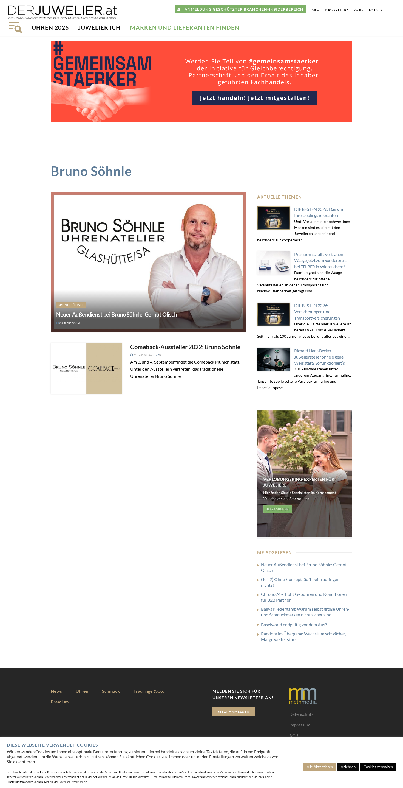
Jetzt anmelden (233, 711)
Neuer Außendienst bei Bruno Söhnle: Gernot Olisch (116, 314)
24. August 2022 (143, 354)
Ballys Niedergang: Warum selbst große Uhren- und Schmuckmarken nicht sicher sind (305, 611)
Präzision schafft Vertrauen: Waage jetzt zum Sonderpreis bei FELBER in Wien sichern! (320, 260)
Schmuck (111, 691)
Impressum (299, 724)
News (56, 691)
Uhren (82, 691)
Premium (60, 701)
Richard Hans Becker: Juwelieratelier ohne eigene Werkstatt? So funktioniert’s (319, 356)
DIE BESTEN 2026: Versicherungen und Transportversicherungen (317, 311)
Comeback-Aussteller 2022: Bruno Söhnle (185, 347)
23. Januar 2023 (69, 323)
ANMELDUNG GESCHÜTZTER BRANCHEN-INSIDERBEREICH (241, 9)
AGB (293, 735)
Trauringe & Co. (149, 691)
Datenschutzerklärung (73, 781)
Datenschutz (301, 714)
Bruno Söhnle (71, 305)
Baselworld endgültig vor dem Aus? (294, 624)
